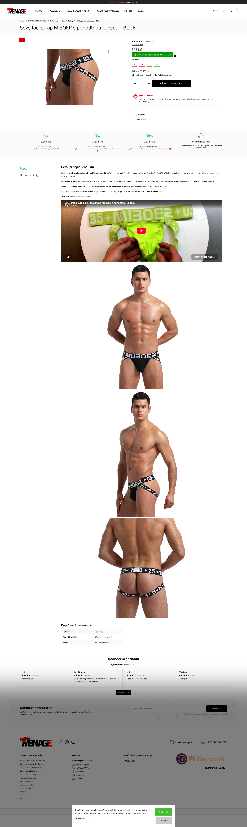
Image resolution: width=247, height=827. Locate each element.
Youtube (73, 742)
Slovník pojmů (25, 788)
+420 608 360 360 (216, 742)
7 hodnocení (149, 41)
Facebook (60, 742)
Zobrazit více (123, 692)
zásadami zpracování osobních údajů (215, 714)
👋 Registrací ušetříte (152, 54)
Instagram (67, 742)
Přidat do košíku (171, 83)
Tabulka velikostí (26, 781)
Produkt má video (102, 642)
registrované (37, 149)
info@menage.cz (184, 742)
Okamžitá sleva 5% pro (45, 147)
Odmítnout (163, 820)
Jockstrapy (99, 632)
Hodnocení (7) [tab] (29, 175)
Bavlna (77, 196)
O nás (22, 795)
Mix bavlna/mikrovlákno (105, 637)
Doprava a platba (27, 785)
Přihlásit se (216, 709)
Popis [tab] (23, 168)
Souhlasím (163, 812)
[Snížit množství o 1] (135, 83)
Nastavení (80, 819)
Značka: (137, 45)
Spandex (87, 196)
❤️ (21, 799)
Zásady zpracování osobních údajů (34, 760)
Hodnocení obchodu (28, 778)
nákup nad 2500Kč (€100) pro (149, 147)
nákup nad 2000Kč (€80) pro (97, 147)
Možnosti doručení (143, 75)
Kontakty (23, 792)
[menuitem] (40, 10)
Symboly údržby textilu (29, 771)
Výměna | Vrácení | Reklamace (32, 764)
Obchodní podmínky (28, 774)
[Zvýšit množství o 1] (148, 83)
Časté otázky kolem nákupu (31, 767)
